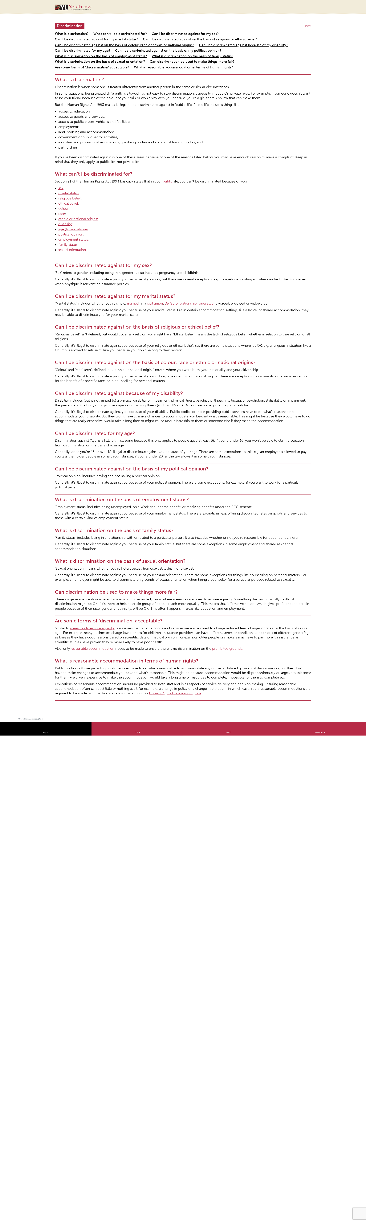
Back (308, 22)
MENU (345, 6)
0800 (228, 582)
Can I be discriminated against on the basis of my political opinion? (215, 38)
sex (60, 148)
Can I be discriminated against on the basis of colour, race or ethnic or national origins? (200, 33)
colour (62, 164)
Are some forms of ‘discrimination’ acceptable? (153, 47)
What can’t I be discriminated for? (105, 29)
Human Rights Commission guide (283, 543)
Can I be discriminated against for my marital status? (219, 29)
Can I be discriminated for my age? (148, 38)
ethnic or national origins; (73, 172)
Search (337, 9)
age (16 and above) (69, 180)
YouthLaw (80, 7)
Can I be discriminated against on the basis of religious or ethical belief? (98, 33)
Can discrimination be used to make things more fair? (87, 47)
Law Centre (320, 582)
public (143, 142)
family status (65, 192)
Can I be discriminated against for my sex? (156, 29)
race (61, 168)
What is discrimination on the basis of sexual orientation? (232, 43)
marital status (66, 152)
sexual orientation (69, 196)
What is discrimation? (68, 29)
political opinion (68, 184)
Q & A (137, 582)
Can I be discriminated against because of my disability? (88, 38)
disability (63, 176)
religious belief (67, 156)
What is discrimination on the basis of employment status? (90, 43)
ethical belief (66, 160)
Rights (45, 582)
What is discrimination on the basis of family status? (162, 43)
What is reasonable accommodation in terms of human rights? (225, 47)
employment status (70, 188)
